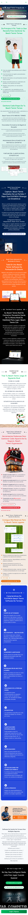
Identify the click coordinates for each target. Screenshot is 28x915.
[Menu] (25, 2)
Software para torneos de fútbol (13, 854)
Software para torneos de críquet (13, 852)
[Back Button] (2, 2)
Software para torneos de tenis (13, 856)
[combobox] (13, 2)
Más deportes (14, 860)
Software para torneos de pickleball (13, 858)
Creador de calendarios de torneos (13, 850)
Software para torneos (13, 848)
